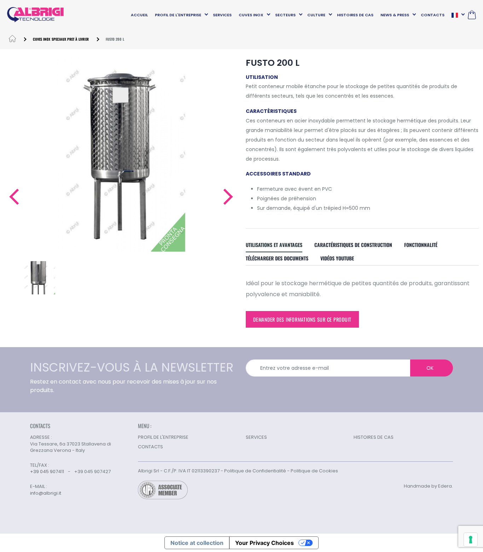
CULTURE (316, 15)
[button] (13, 197)
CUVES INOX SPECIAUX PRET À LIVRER (61, 39)
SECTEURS (285, 15)
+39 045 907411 (47, 471)
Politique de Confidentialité (255, 470)
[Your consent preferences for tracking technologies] (470, 539)
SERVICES (222, 15)
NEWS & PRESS (394, 15)
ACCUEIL (139, 15)
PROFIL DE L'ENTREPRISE (178, 15)
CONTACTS (432, 15)
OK (429, 368)
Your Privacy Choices (264, 542)
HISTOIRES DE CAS (355, 15)
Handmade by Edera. (428, 486)
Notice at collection (196, 542)
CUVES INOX (251, 15)
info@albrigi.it (45, 493)
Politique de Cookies (314, 470)
